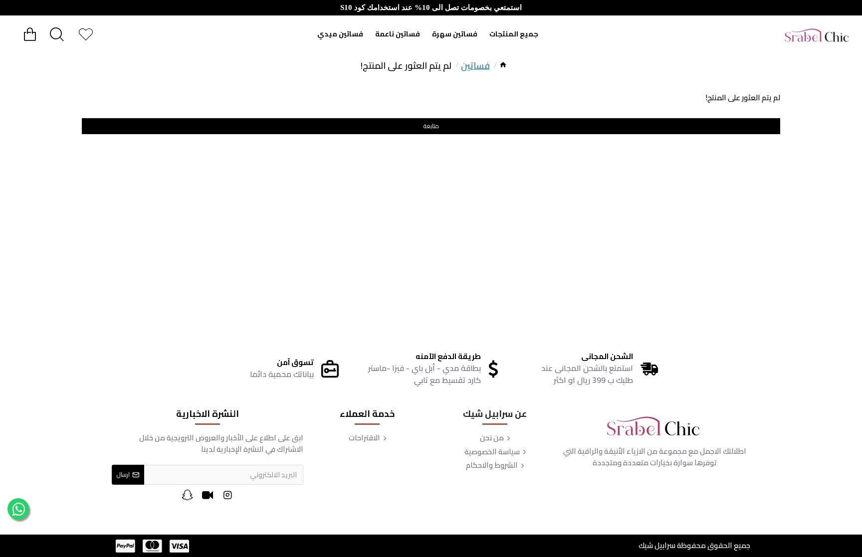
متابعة (431, 126)
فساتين (475, 65)
